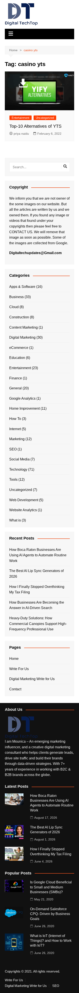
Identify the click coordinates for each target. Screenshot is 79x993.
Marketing (17, 439)
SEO (13, 449)
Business (16, 297)
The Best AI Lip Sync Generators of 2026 (36, 573)
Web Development (23, 500)
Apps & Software (22, 287)
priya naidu (21, 133)
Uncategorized (45, 117)
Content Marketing (23, 327)
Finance (15, 378)
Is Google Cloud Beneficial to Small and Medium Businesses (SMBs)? (51, 887)
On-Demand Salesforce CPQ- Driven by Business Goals (50, 914)
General (15, 388)
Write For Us (19, 669)
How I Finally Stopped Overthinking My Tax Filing (36, 589)
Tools (13, 479)
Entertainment (20, 117)
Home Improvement (24, 408)
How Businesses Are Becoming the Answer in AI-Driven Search (36, 605)
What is (15, 520)
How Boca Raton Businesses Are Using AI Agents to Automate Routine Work (37, 555)
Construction (19, 317)
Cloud (14, 307)
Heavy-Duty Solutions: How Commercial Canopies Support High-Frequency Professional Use (38, 623)
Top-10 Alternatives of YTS (35, 126)
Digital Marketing (22, 337)
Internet (15, 429)
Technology (18, 469)
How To (15, 419)
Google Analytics (22, 398)
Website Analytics (23, 510)
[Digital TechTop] (21, 727)
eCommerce (18, 348)
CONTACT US (20, 232)
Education (17, 358)
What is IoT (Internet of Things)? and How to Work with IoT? (51, 940)
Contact (15, 689)
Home (14, 658)
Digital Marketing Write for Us (32, 679)
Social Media (19, 459)
